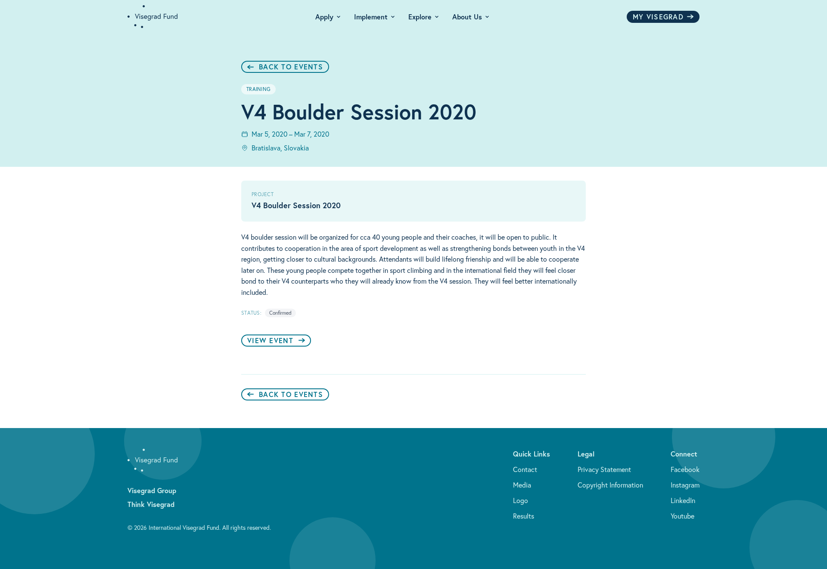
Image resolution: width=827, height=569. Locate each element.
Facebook (685, 469)
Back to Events (291, 66)
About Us (467, 16)
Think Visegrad (150, 504)
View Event (270, 340)
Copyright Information (610, 485)
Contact (525, 469)
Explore (420, 16)
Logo (520, 500)
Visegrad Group (151, 490)
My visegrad (658, 16)
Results (523, 516)
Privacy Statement (604, 469)
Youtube (682, 516)
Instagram (685, 485)
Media (522, 485)
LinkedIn (683, 500)
